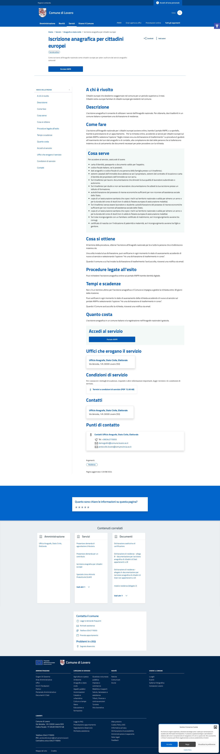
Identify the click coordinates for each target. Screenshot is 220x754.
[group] (54, 569)
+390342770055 (109, 439)
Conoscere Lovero (156, 685)
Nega (187, 744)
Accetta (169, 744)
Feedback (115, 740)
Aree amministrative (44, 679)
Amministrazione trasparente (122, 734)
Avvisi (113, 682)
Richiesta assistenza (81, 730)
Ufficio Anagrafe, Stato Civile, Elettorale (108, 360)
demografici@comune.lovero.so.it (113, 442)
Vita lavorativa (98, 707)
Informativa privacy (118, 727)
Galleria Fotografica (156, 682)
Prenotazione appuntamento (85, 724)
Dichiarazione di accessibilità (122, 730)
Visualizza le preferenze (206, 744)
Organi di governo (43, 676)
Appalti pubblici (79, 689)
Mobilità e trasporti (99, 689)
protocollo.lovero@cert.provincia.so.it (115, 446)
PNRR (119, 22)
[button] (217, 26)
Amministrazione (47, 23)
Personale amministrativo (46, 692)
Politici (38, 689)
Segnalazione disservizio (83, 727)
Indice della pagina (44, 90)
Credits (54, 750)
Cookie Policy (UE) (118, 724)
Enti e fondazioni (42, 685)
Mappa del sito (41, 750)
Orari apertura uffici (133, 22)
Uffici (38, 682)
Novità (62, 23)
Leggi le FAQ (78, 721)
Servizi (72, 23)
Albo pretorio (116, 721)
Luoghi (151, 676)
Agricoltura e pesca (81, 676)
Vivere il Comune (86, 23)
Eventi (151, 679)
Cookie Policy (187, 750)
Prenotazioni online (153, 22)
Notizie (114, 676)
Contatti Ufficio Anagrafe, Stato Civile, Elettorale (116, 434)
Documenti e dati (42, 695)
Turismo (95, 704)
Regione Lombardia (44, 3)
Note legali (115, 737)
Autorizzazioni (79, 692)
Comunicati (115, 679)
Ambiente (77, 679)
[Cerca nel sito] (179, 12)
